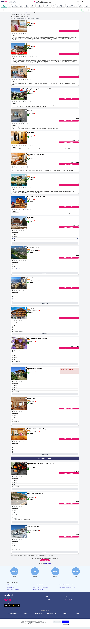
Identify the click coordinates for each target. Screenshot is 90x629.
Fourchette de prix (7, 10)
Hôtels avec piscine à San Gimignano (40, 587)
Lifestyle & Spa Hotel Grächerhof (36, 154)
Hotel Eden (30, 110)
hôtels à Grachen (47, 563)
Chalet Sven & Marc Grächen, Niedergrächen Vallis (41, 463)
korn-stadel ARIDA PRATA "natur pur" (37, 338)
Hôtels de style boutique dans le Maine (67, 587)
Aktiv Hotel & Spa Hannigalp (35, 44)
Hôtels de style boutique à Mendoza (66, 584)
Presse (46, 596)
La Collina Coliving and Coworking (36, 429)
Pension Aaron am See (33, 247)
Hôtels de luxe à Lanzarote (38, 584)
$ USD (74, 1)
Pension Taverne (31, 278)
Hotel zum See (31, 175)
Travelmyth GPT (69, 599)
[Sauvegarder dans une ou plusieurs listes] (26, 21)
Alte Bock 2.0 (30, 308)
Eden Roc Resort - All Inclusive (13, 589)
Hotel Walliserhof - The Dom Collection (37, 197)
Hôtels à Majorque (10, 587)
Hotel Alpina (30, 217)
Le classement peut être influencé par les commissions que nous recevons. (24, 18)
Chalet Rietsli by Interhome (34, 368)
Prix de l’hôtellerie (49, 599)
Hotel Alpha (30, 132)
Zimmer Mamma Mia (33, 526)
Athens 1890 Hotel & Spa (38, 589)
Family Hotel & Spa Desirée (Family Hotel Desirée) (41, 89)
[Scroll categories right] (88, 6)
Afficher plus (44, 273)
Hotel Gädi (30, 21)
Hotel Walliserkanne (32, 67)
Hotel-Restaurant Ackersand (35, 493)
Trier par (16, 10)
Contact (67, 598)
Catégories (47, 598)
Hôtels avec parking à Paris (12, 584)
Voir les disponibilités (68, 30)
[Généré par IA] (18, 37)
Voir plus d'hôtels (45, 560)
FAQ (66, 596)
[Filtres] (2, 10)
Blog (66, 594)
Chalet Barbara (31, 398)
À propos (47, 594)
